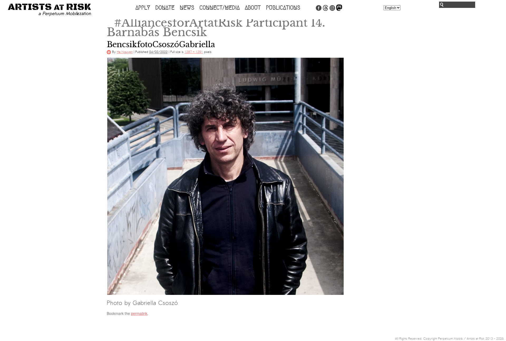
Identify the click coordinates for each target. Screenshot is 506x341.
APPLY (142, 8)
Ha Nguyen (125, 52)
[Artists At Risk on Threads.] (325, 9)
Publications (283, 8)
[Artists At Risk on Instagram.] (332, 9)
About (253, 8)
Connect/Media (220, 8)
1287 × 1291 (193, 52)
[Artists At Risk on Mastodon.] (339, 9)
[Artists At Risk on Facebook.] (319, 9)
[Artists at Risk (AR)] (49, 10)
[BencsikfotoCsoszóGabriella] (225, 176)
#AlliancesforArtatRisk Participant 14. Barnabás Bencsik (216, 27)
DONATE (164, 8)
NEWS (187, 8)
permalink (139, 313)
